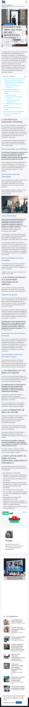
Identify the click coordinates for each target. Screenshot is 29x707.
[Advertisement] (14, 597)
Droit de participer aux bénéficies (14, 80)
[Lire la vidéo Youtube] (14, 518)
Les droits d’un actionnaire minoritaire (14, 79)
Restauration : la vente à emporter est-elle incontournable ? (18, 678)
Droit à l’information (11, 84)
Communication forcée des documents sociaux (13, 101)
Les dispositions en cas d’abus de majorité (13, 104)
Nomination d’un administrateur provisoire (14, 97)
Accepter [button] (19, 702)
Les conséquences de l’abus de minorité (12, 108)
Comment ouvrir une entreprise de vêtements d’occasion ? (18, 629)
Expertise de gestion (11, 95)
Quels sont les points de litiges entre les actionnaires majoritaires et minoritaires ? (14, 113)
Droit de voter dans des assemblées (15, 82)
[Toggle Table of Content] (24, 76)
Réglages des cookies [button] (9, 702)
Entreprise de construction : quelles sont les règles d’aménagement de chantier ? (17, 667)
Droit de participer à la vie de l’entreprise (13, 86)
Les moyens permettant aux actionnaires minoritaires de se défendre (12, 91)
